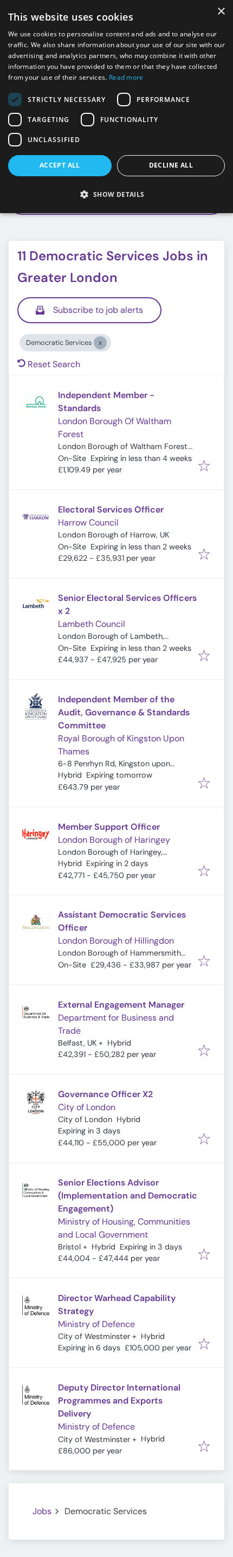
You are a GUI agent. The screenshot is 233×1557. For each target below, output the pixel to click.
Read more (126, 77)
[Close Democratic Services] (100, 342)
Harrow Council (88, 522)
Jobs (42, 1511)
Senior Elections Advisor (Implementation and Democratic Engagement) (127, 1195)
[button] (116, 194)
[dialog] (116, 106)
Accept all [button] (60, 165)
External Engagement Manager (121, 1004)
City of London (86, 1107)
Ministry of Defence (96, 1324)
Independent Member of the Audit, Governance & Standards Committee (124, 712)
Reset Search (54, 364)
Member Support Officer (109, 826)
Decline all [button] (171, 165)
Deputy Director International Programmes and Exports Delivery (119, 1400)
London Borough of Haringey (114, 839)
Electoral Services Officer (111, 509)
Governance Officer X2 (105, 1094)
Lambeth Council (91, 624)
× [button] (221, 12)
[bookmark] (204, 467)
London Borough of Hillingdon (116, 940)
